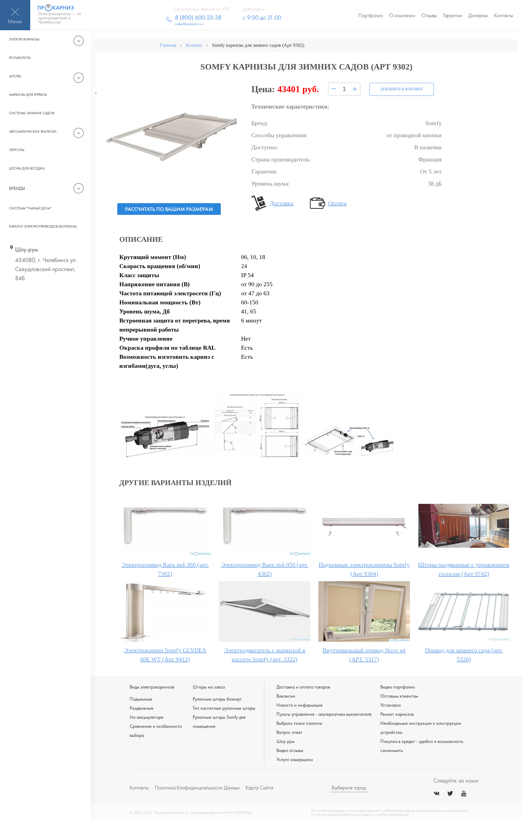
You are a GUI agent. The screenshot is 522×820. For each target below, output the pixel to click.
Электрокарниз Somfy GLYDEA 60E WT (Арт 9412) (165, 655)
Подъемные (141, 699)
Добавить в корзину (401, 89)
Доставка (281, 203)
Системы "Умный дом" (30, 208)
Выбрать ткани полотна (299, 723)
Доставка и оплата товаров (303, 687)
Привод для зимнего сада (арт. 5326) (464, 655)
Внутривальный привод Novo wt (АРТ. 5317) (364, 655)
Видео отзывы (289, 750)
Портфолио (370, 15)
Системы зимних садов (31, 113)
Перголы (16, 149)
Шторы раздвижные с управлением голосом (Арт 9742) (463, 569)
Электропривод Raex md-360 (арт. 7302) (165, 569)
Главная (168, 45)
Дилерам (478, 15)
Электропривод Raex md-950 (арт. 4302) (264, 569)
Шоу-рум (285, 741)
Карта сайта (259, 787)
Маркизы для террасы (28, 94)
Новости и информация (299, 705)
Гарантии (452, 15)
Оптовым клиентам (399, 696)
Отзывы (429, 15)
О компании (402, 15)
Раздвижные (141, 708)
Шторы (15, 76)
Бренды (17, 188)
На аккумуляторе (146, 717)
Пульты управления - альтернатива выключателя (324, 714)
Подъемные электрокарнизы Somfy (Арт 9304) (364, 569)
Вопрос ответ (289, 732)
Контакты (503, 15)
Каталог (194, 45)
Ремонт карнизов (397, 714)
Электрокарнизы (24, 39)
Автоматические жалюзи (32, 131)
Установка (390, 705)
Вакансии (285, 696)
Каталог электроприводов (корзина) (43, 226)
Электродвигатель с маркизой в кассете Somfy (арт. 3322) (264, 655)
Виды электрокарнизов (152, 687)
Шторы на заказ (209, 687)
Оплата (337, 203)
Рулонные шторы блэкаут (217, 699)
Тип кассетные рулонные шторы (224, 708)
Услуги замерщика (294, 759)
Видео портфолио (397, 687)
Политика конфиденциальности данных (197, 787)
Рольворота (20, 57)
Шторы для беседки (27, 168)
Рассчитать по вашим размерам (169, 209)
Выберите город (349, 787)
